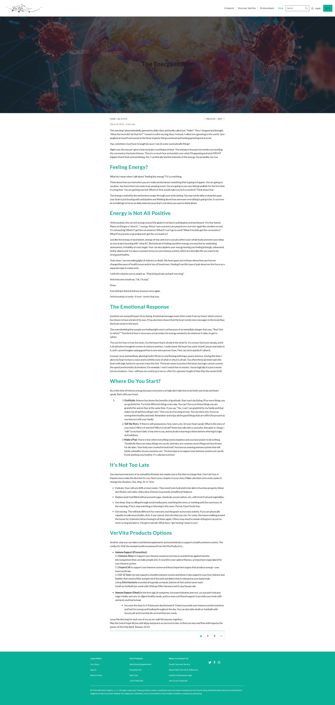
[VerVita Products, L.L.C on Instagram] (219, 662)
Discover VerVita (247, 8)
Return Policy (96, 675)
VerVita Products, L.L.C (108, 690)
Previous (210, 119)
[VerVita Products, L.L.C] (23, 8)
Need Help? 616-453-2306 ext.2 (183, 669)
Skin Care (134, 675)
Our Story (94, 664)
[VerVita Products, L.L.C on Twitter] (210, 662)
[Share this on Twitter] (201, 636)
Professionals (267, 8)
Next (220, 119)
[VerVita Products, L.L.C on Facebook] (215, 662)
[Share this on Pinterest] (214, 636)
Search (93, 669)
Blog (280, 8)
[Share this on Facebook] (208, 636)
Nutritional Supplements (140, 664)
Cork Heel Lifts (136, 680)
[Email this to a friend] (221, 636)
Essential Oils (136, 669)
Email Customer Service (179, 664)
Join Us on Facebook (178, 680)
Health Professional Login (180, 675)
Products (229, 8)
